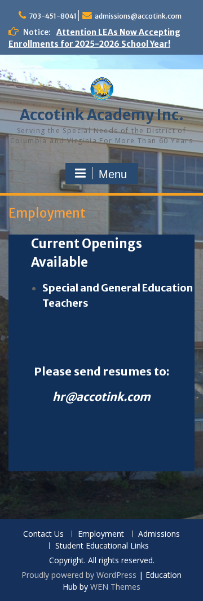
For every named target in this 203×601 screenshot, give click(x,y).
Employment (101, 534)
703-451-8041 (53, 16)
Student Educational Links (102, 546)
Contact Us (43, 534)
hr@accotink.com (101, 397)
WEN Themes (115, 586)
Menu (113, 174)
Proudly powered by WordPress (78, 574)
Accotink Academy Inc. (102, 114)
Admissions (159, 534)
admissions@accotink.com (138, 16)
